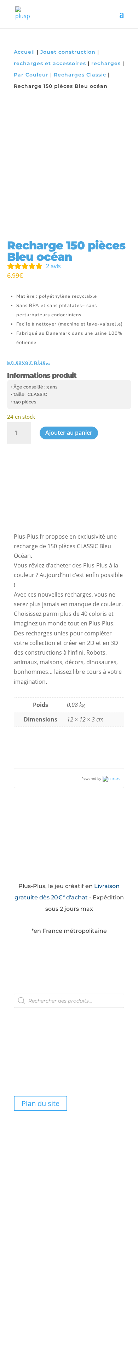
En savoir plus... (28, 362)
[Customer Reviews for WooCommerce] (110, 779)
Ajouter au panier (68, 433)
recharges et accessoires (50, 63)
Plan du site (40, 1103)
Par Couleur (31, 75)
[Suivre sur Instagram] (34, 1015)
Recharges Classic (80, 75)
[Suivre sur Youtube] (49, 1015)
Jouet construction (68, 52)
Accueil (24, 52)
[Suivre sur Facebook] (19, 1015)
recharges (106, 63)
